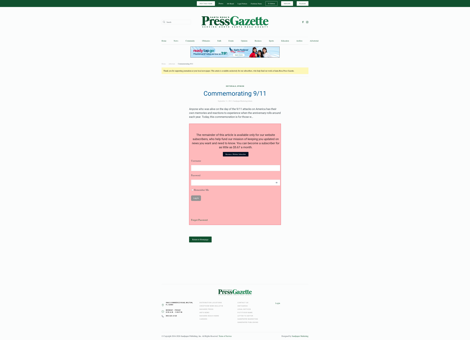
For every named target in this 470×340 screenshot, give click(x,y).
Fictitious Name (256, 3)
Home (164, 40)
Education (285, 40)
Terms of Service (225, 336)
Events (231, 40)
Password (195, 175)
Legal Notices (242, 3)
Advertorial (314, 40)
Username (196, 160)
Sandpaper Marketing (300, 336)
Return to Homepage (200, 239)
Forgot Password (199, 219)
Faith (219, 40)
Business (258, 40)
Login (277, 303)
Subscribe (287, 3)
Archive (299, 40)
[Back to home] (235, 22)
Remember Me (201, 189)
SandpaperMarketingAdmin (242, 101)
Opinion (244, 40)
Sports (271, 40)
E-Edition (271, 3)
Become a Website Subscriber (235, 154)
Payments (302, 3)
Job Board (230, 3)
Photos (221, 3)
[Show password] (276, 183)
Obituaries (206, 40)
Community (190, 40)
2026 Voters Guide (205, 3)
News (176, 40)
